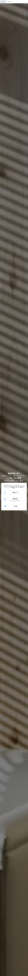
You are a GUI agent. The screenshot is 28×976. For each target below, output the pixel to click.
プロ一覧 (9, 1)
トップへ (3, 1)
